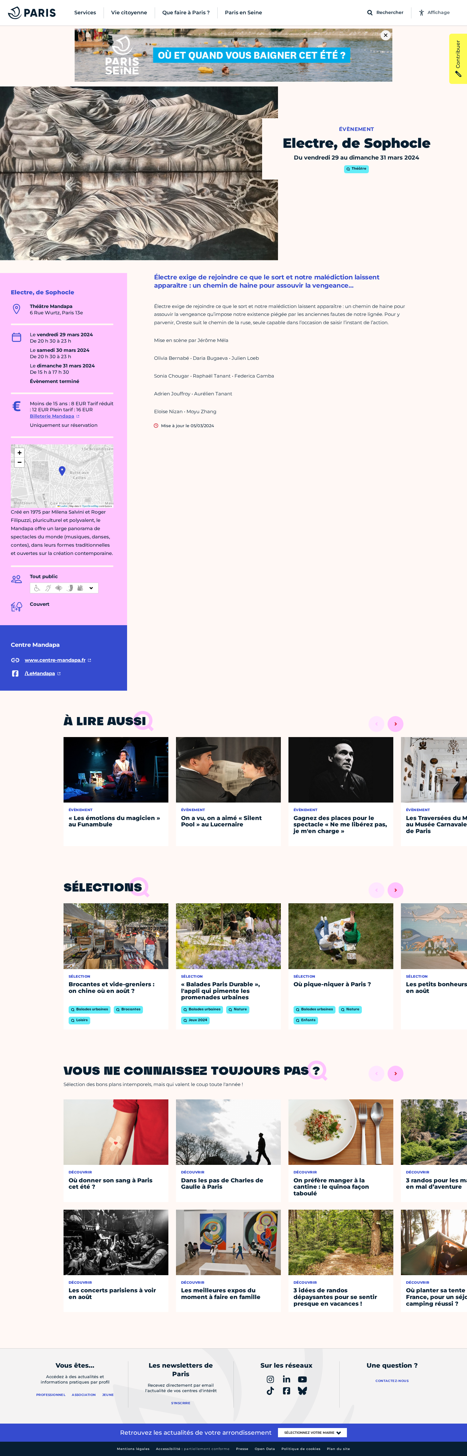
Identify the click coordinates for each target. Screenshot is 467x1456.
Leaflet (63, 506)
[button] (62, 471)
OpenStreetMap (90, 506)
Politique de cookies (301, 1449)
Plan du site (338, 1449)
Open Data (265, 1449)
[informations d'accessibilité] (64, 588)
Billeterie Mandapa (52, 416)
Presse (242, 1449)
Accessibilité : (193, 1449)
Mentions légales (133, 1449)
